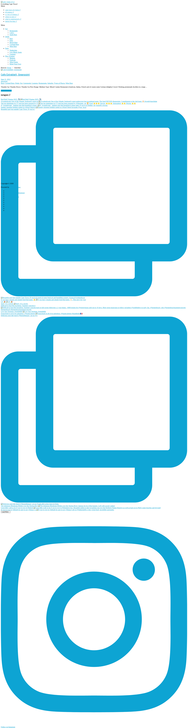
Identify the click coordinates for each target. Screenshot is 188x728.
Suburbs (50, 83)
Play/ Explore (10, 56)
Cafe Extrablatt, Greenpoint (15, 74)
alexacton (4, 81)
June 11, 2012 (5, 79)
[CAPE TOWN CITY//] (8, 2)
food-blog (8, 208)
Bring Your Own (15, 64)
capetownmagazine (11, 195)
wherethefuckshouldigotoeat (15, 193)
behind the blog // (11, 21)
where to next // (10, 17)
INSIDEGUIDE (11, 210)
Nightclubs (13, 50)
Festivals (13, 60)
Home (9, 68)
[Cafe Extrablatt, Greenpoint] (11, 70)
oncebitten (8, 201)
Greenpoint (27, 83)
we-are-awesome (11, 199)
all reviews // (9, 12)
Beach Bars (14, 42)
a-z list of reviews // (12, 14)
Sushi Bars (13, 35)
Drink (7, 37)
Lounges (13, 54)
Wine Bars (13, 46)
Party (7, 48)
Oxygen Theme (15, 187)
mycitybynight (10, 203)
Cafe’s (12, 33)
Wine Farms (14, 62)
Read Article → (6, 91)
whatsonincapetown (12, 197)
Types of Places (59, 83)
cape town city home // (13, 10)
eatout (7, 206)
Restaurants (14, 31)
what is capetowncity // (13, 19)
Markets (12, 58)
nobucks (8, 204)
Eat (6, 29)
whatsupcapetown (11, 191)
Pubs (11, 40)
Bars (11, 39)
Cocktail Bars (14, 44)
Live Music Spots (16, 52)
